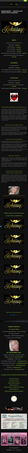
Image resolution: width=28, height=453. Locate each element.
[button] (17, 315)
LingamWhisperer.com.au (22, 363)
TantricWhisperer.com (20, 365)
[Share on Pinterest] (16, 314)
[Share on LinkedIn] (13, 314)
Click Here (17, 44)
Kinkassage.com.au (17, 367)
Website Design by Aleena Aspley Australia (14, 312)
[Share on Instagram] (14, 314)
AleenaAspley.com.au (19, 369)
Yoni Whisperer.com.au (22, 361)
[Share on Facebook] (10, 314)
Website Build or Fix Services (20, 321)
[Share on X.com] (11, 314)
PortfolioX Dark (8, 321)
